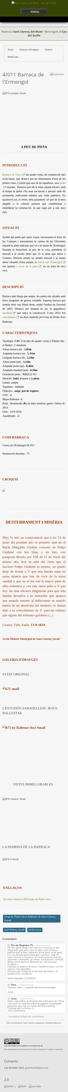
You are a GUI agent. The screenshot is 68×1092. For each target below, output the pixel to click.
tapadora (7, 312)
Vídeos (48, 49)
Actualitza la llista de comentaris (26, 1016)
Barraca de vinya (11, 174)
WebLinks (13, 57)
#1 (8, 998)
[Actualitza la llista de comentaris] (19, 939)
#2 (8, 985)
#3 (8, 945)
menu (35, 12)
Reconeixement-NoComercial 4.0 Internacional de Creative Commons (33, 1049)
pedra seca (35, 929)
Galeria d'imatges (29, 49)
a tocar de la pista (27, 266)
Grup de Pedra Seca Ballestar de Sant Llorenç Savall (29, 918)
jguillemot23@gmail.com (36, 1068)
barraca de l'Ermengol (50, 262)
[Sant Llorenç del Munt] (34, 3)
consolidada (9, 317)
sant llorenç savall (14, 929)
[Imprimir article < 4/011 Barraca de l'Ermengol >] (57, 74)
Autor (11, 49)
